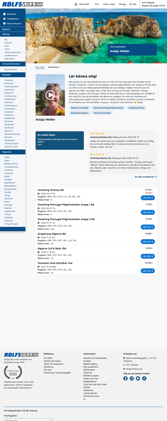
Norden (7, 192)
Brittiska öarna (11, 163)
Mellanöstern (10, 186)
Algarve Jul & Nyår (79, 108)
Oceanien (8, 198)
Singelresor (9, 118)
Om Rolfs (48, 358)
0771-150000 (132, 365)
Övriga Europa (11, 224)
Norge (7, 195)
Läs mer (147, 198)
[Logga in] (76, 4)
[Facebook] (125, 378)
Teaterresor (9, 140)
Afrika (7, 157)
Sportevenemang (12, 134)
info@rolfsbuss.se (134, 369)
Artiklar (87, 387)
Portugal (8, 205)
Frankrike (8, 170)
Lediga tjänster (90, 393)
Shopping (8, 115)
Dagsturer (8, 93)
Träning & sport (11, 143)
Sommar (8, 43)
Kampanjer (88, 390)
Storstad (8, 137)
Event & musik (10, 146)
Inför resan (109, 4)
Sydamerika (9, 211)
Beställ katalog (90, 364)
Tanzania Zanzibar (102, 113)
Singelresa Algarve (79, 113)
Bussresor (8, 83)
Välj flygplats (10, 416)
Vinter (7, 49)
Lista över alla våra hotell (95, 384)
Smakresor (9, 124)
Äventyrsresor (10, 96)
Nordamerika (10, 189)
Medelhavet (9, 182)
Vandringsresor (11, 86)
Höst (6, 46)
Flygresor (8, 80)
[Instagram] (132, 378)
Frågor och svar (91, 378)
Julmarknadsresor (12, 52)
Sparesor (8, 131)
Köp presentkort (91, 367)
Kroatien (8, 179)
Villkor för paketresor (53, 364)
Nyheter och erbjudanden (95, 358)
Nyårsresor (9, 58)
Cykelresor (9, 89)
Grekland (8, 173)
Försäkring (48, 367)
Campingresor (10, 105)
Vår (5, 39)
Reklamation (89, 370)
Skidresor (8, 121)
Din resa (47, 370)
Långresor (9, 112)
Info (97, 4)
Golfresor (8, 102)
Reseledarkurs (90, 381)
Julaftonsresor (10, 55)
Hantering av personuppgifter (57, 372)
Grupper (87, 361)
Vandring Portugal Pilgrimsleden (108, 108)
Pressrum (88, 372)
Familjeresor (10, 99)
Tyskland (8, 217)
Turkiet (7, 214)
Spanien (8, 208)
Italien (7, 176)
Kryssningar (9, 108)
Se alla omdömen (145, 176)
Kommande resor (91, 396)
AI (84, 399)
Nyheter (6, 29)
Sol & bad (8, 127)
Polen (7, 201)
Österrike (8, 220)
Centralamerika (11, 167)
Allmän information (52, 361)
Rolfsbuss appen (91, 375)
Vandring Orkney (136, 108)
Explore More (10, 69)
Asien (6, 160)
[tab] (40, 67)
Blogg (122, 4)
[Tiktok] (144, 378)
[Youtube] (138, 378)
